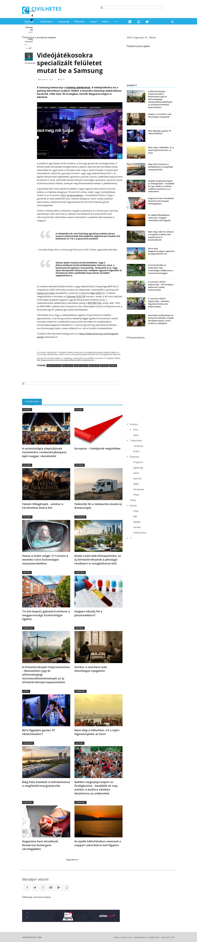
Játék (63, 79)
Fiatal (93, 21)
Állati (136, 494)
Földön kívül (139, 532)
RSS (173, 937)
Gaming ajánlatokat (78, 87)
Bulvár (79, 409)
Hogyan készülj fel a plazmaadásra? (88, 613)
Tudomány (46, 21)
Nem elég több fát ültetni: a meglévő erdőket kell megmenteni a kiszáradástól (161, 235)
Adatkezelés (154, 937)
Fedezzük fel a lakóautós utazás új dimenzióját (98, 506)
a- (27, 48)
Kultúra (29, 21)
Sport (136, 472)
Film (135, 429)
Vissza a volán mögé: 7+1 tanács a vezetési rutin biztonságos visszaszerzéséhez (45, 559)
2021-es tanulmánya (72, 195)
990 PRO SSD (94, 302)
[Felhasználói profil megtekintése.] (29, 57)
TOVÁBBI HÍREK (33, 401)
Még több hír (72, 859)
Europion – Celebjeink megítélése (97, 448)
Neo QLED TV (98, 293)
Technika (138, 445)
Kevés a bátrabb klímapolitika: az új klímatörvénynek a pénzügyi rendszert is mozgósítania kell (97, 559)
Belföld (26, 572)
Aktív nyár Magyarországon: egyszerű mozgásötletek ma (161, 251)
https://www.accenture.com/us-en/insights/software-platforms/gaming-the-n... (66, 360)
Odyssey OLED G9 (75, 296)
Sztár (136, 510)
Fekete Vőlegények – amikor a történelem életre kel (42, 506)
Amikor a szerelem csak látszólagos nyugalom (90, 669)
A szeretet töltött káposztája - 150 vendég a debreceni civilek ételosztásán (161, 286)
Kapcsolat (165, 937)
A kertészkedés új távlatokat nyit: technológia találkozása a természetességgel (160, 269)
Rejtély (136, 521)
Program (138, 462)
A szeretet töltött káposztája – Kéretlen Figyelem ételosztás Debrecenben (158, 302)
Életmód (79, 21)
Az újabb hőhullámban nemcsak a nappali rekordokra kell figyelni (97, 843)
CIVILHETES (46, 8)
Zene (135, 435)
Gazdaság (63, 21)
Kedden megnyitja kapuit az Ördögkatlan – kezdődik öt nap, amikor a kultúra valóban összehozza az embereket (96, 787)
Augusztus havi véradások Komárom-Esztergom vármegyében (40, 845)
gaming (113, 366)
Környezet (28, 628)
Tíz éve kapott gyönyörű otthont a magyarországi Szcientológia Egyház (46, 615)
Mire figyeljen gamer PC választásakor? (38, 732)
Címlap (116, 937)
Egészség (80, 572)
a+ (30, 48)
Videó (105, 21)
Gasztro (137, 478)
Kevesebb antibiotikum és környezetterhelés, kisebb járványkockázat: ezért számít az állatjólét (161, 319)
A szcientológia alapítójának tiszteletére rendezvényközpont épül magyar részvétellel (44, 452)
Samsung (104, 366)
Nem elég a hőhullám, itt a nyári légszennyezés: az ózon (97, 732)
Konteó (137, 527)
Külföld (27, 409)
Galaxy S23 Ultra (46, 293)
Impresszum (127, 937)
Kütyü (26, 691)
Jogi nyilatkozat (140, 937)
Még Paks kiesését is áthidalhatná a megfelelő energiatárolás (46, 784)
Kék (135, 516)
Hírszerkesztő (30, 63)
